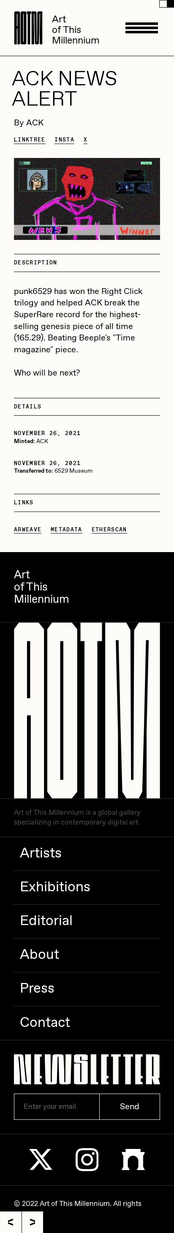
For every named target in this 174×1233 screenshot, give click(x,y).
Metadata (66, 529)
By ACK (29, 123)
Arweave (27, 529)
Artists (41, 853)
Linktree (30, 140)
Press (37, 989)
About (39, 955)
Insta (64, 140)
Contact (45, 1023)
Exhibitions (55, 887)
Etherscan (109, 529)
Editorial (46, 921)
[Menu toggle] (141, 28)
